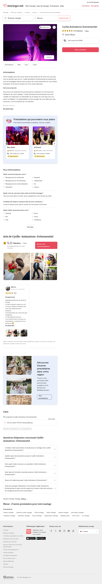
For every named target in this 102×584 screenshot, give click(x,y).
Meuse (35, 12)
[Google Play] (41, 539)
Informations (9, 65)
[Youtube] (69, 531)
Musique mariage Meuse (11, 429)
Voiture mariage (63, 512)
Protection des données (11, 539)
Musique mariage (16, 12)
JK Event (37, 147)
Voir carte (51, 419)
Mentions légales (8, 533)
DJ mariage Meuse (25, 429)
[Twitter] (55, 531)
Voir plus (30, 227)
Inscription (95, 6)
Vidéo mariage (51, 512)
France (85, 531)
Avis (27, 65)
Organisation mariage (51, 516)
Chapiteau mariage (9, 516)
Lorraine (27, 12)
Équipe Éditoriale (8, 561)
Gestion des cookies (9, 542)
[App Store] (31, 539)
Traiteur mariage (8, 512)
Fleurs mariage (37, 516)
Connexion (86, 6)
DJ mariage (85, 516)
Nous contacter (80, 50)
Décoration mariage (77, 512)
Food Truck (75, 516)
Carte (35, 65)
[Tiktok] (73, 531)
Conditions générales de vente (13, 536)
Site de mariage (8, 567)
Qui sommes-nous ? (9, 558)
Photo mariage (39, 512)
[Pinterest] (60, 531)
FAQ (19, 65)
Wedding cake (65, 516)
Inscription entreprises (10, 555)
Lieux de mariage (42, 6)
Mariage (6, 12)
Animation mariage (24, 516)
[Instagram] (64, 531)
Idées (62, 6)
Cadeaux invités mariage (24, 512)
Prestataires (54, 6)
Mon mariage (30, 6)
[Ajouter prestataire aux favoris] (54, 27)
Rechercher (64, 18)
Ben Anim (11, 147)
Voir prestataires (43, 397)
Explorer (49, 57)
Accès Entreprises (93, 2)
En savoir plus (8, 109)
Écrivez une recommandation (43, 245)
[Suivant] (54, 143)
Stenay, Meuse (70, 35)
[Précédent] (6, 143)
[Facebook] (51, 531)
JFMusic (23, 499)
